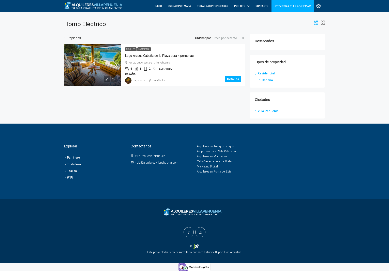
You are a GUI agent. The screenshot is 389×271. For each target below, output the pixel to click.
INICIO (158, 6)
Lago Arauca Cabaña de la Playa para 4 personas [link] (159, 56)
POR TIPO (239, 6)
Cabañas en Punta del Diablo (215, 161)
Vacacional (144, 49)
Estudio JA (211, 252)
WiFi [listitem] (70, 177)
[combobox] (228, 38)
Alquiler (131, 49)
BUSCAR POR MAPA (179, 6)
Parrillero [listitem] (73, 157)
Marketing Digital (207, 166)
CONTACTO (261, 6)
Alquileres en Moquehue (212, 156)
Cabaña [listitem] (267, 80)
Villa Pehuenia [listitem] (268, 111)
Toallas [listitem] (72, 171)
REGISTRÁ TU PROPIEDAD (293, 6)
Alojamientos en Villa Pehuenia (216, 151)
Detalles (233, 79)
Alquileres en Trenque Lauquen (216, 146)
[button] (316, 22)
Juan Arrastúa (232, 252)
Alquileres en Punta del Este (214, 171)
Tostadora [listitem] (74, 164)
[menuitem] (318, 6)
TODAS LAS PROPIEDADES (212, 6)
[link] (92, 65)
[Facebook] (189, 232)
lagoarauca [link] (139, 80)
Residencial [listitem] (266, 73)
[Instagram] (200, 232)
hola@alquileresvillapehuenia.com (156, 162)
